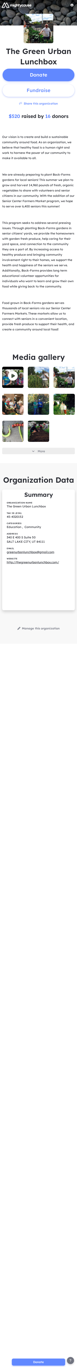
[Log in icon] (72, 5)
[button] (13, 376)
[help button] (70, 1360)
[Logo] (17, 5)
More (41, 451)
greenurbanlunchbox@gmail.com (30, 552)
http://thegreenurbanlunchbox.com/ (33, 562)
